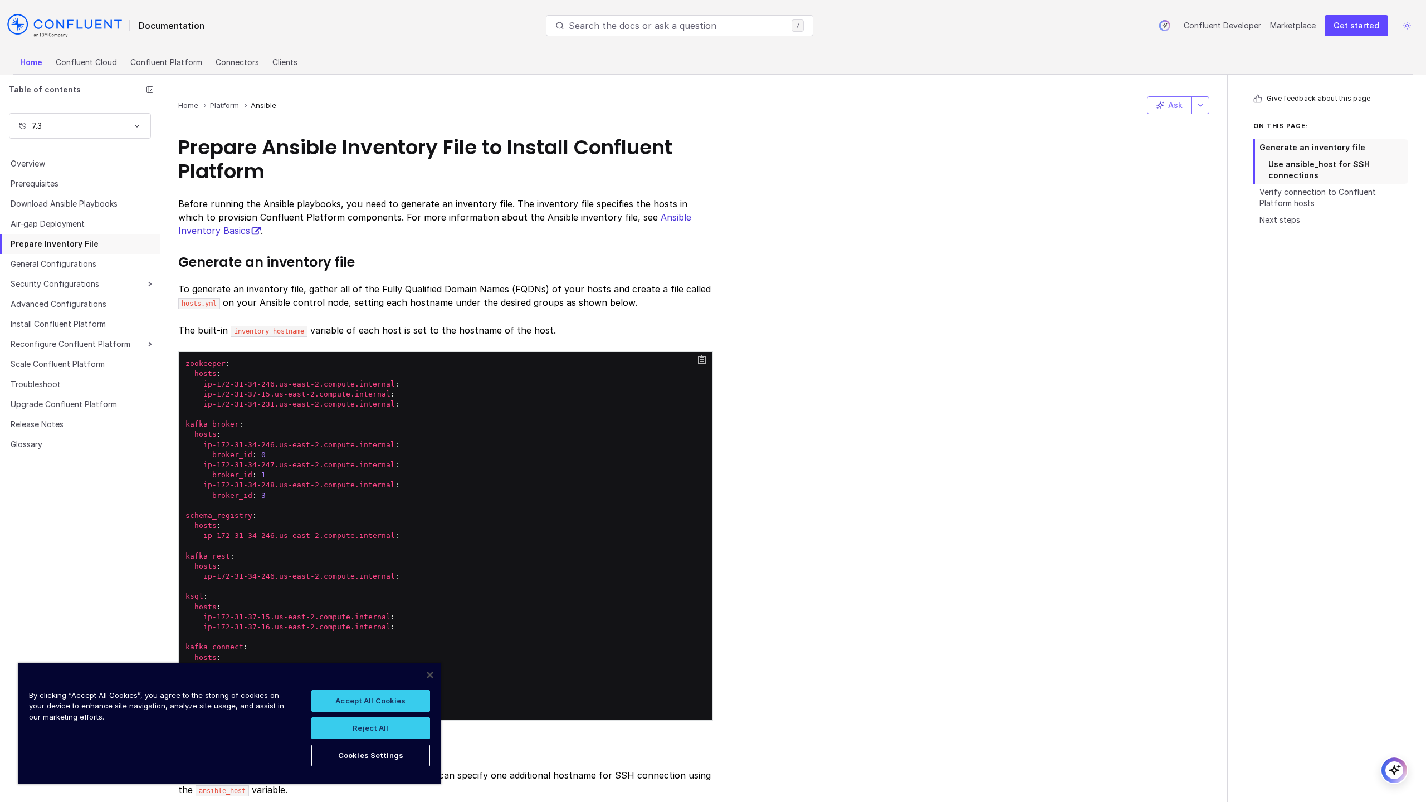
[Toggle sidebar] (150, 89)
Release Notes (37, 424)
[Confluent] (64, 25)
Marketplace (1293, 25)
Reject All (370, 727)
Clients (284, 62)
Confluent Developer (1222, 25)
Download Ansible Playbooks (64, 203)
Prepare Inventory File (55, 243)
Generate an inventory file (1312, 147)
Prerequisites (34, 183)
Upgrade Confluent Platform (64, 404)
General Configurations (53, 263)
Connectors (237, 62)
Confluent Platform (166, 62)
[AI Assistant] (1165, 26)
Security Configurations (55, 283)
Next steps (1279, 219)
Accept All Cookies (370, 700)
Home (31, 62)
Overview (28, 163)
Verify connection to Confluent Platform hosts (1317, 197)
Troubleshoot (36, 384)
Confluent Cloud (86, 62)
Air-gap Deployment (48, 223)
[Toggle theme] (1407, 26)
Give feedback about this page (1318, 98)
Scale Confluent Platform (58, 364)
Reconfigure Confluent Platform (70, 344)
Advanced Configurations (58, 304)
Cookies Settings (370, 755)
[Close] (430, 675)
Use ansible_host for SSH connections (1319, 169)
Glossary (26, 444)
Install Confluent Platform (58, 324)
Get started (1356, 25)
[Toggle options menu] (1200, 105)
